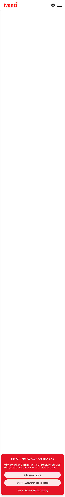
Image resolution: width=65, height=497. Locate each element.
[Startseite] (10, 5)
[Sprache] (52, 5)
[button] (59, 5)
